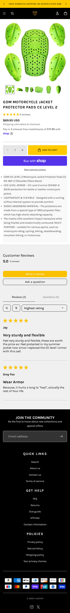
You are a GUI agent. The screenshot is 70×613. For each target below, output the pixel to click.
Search (35, 461)
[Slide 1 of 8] (10, 89)
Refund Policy (35, 548)
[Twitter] (38, 607)
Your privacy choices (35, 561)
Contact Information (35, 524)
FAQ (35, 498)
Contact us (35, 474)
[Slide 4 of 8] (39, 89)
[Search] (12, 13)
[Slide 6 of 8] (58, 89)
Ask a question (35, 282)
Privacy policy (35, 542)
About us (35, 468)
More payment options (35, 169)
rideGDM (39, 598)
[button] (11, 114)
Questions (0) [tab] (51, 296)
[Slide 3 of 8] (29, 89)
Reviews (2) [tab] (19, 296)
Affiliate (35, 517)
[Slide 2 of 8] (19, 89)
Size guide (35, 511)
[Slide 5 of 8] (49, 89)
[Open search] (7, 308)
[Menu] (4, 13)
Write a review (35, 274)
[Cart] (65, 13)
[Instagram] (31, 607)
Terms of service (35, 481)
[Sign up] (61, 436)
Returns (35, 505)
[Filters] (16, 308)
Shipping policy (35, 554)
